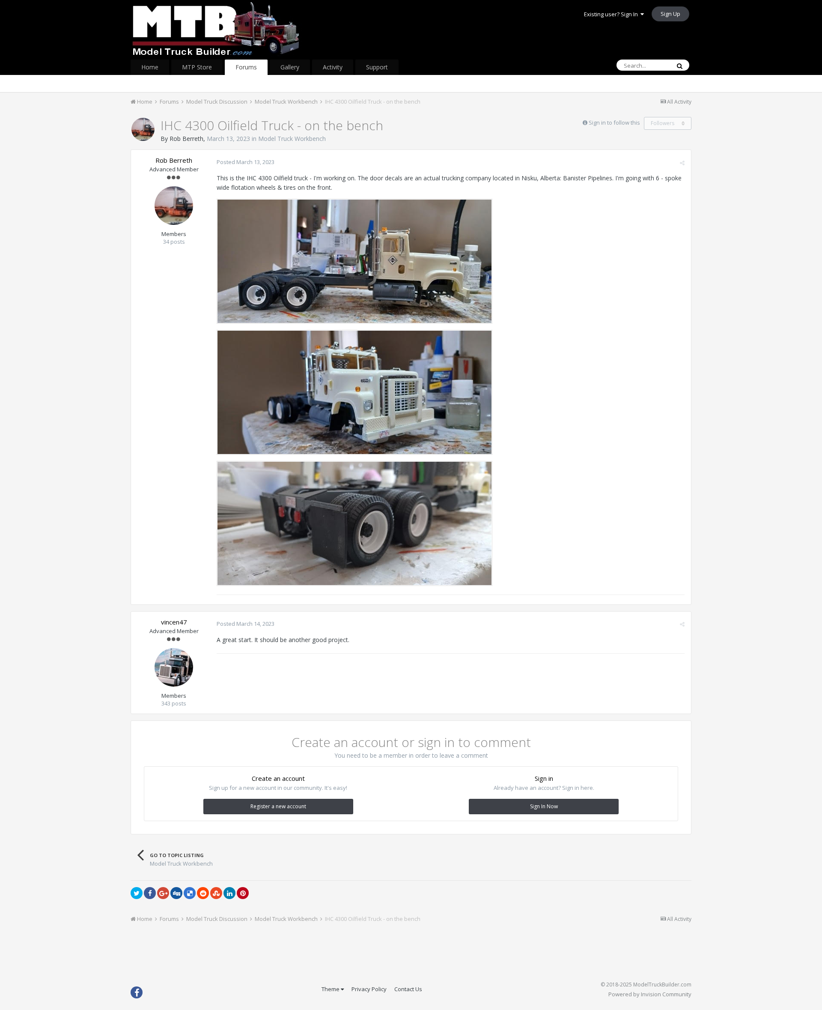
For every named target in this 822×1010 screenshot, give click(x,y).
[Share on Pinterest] (243, 893)
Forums (246, 67)
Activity (332, 67)
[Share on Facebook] (150, 893)
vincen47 (174, 622)
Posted (245, 162)
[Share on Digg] (176, 893)
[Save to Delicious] (190, 893)
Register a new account (278, 806)
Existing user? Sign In (612, 14)
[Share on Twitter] (137, 893)
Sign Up (670, 14)
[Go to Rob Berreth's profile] (143, 129)
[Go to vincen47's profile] (174, 667)
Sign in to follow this (614, 122)
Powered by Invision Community (649, 994)
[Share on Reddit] (203, 893)
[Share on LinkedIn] (229, 893)
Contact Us (408, 989)
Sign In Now (544, 806)
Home (149, 67)
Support (377, 67)
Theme (331, 989)
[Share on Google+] (163, 893)
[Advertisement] (411, 954)
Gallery (289, 67)
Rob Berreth (186, 138)
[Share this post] (682, 163)
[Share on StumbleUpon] (216, 893)
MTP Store (197, 67)
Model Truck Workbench (292, 138)
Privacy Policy (369, 989)
